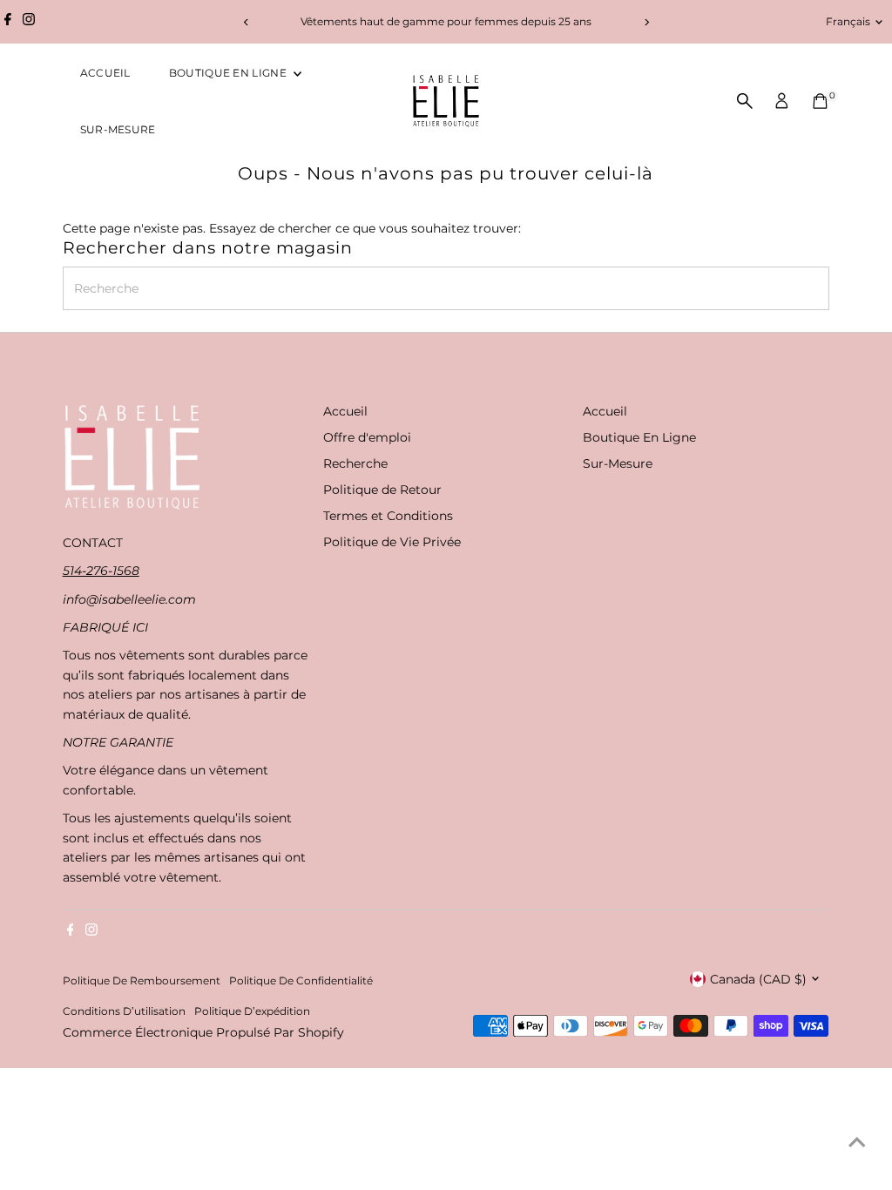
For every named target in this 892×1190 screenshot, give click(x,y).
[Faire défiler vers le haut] (857, 1142)
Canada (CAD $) (758, 979)
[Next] (646, 22)
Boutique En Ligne (229, 72)
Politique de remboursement (141, 981)
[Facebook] (8, 22)
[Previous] (246, 22)
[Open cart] (820, 101)
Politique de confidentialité (301, 981)
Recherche (355, 463)
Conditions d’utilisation (124, 1011)
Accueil (105, 72)
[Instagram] (28, 22)
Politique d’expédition (252, 1011)
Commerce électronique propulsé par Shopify (203, 1032)
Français (848, 21)
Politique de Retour (382, 489)
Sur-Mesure (118, 129)
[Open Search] (745, 101)
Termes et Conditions (388, 516)
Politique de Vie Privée (392, 542)
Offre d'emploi (367, 437)
